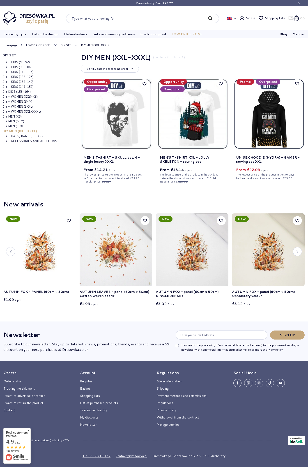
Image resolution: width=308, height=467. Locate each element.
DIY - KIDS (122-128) (17, 77)
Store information (169, 381)
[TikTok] (270, 383)
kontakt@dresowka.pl (131, 456)
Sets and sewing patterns (113, 34)
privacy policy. (274, 349)
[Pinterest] (259, 383)
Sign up (287, 335)
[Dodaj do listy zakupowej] (68, 220)
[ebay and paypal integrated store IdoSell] (296, 440)
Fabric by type (15, 34)
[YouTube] (281, 383)
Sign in (250, 18)
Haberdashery (75, 34)
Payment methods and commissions (182, 395)
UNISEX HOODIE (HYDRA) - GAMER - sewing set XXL (268, 159)
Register (86, 381)
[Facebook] (237, 383)
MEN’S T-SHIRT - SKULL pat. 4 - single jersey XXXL (111, 159)
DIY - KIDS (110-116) (17, 72)
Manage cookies (168, 424)
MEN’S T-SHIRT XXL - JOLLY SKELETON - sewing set (184, 159)
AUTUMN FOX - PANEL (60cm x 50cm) (36, 292)
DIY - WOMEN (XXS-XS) (20, 97)
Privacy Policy (166, 410)
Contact (9, 410)
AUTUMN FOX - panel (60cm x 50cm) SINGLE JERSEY (187, 294)
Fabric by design (45, 34)
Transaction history (93, 410)
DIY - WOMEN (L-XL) (17, 106)
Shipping (162, 388)
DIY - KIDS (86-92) (16, 62)
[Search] (210, 18)
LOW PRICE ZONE (187, 34)
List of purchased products (99, 403)
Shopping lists (275, 18)
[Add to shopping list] (144, 83)
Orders (9, 372)
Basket (85, 388)
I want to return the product (23, 403)
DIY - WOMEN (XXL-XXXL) (21, 111)
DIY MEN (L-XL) (13, 126)
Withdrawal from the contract (178, 417)
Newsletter (21, 335)
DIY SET (65, 45)
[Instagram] (248, 383)
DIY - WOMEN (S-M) (17, 101)
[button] (10, 251)
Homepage (10, 45)
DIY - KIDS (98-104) (17, 67)
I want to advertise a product (24, 395)
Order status (12, 381)
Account (88, 372)
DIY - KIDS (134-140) (17, 82)
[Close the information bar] (299, 3)
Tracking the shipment (19, 388)
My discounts (89, 417)
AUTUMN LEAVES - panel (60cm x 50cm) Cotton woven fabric (114, 294)
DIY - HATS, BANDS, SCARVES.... (26, 136)
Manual (298, 34)
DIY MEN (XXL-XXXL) (19, 131)
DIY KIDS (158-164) (16, 92)
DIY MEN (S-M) (13, 121)
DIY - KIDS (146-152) (17, 87)
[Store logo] (29, 18)
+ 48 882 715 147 (96, 456)
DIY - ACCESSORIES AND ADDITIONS (29, 141)
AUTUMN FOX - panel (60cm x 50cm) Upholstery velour (263, 294)
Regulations (165, 403)
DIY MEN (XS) (12, 116)
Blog (283, 34)
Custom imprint (153, 34)
